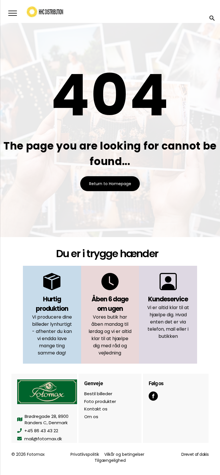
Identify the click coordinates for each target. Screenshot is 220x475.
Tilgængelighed (110, 460)
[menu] (12, 13)
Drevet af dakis (195, 454)
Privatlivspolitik (84, 454)
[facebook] (153, 396)
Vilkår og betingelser (124, 454)
